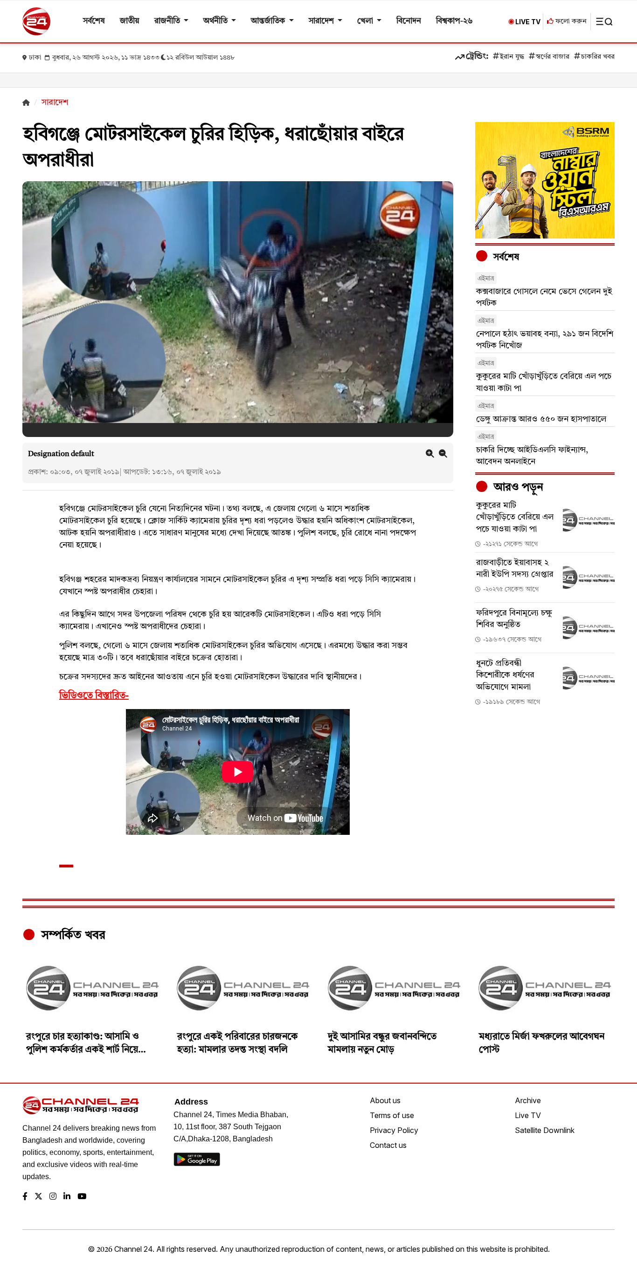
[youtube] (81, 1197)
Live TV (528, 1115)
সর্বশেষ (94, 21)
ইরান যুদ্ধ (512, 57)
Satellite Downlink (545, 1130)
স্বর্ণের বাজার (552, 57)
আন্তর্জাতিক (269, 21)
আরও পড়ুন (517, 487)
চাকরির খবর (598, 57)
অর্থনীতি (216, 21)
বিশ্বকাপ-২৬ (454, 21)
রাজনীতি (168, 21)
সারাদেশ (322, 21)
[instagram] (52, 1197)
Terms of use (392, 1115)
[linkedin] (66, 1197)
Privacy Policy (394, 1130)
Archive (528, 1100)
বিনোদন (408, 21)
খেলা (366, 21)
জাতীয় (129, 21)
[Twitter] (38, 1197)
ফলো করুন (570, 21)
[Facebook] (25, 1197)
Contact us (388, 1145)
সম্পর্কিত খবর (71, 935)
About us (385, 1100)
